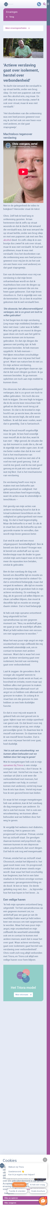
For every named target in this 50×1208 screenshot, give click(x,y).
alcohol (7, 239)
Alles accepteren (11, 1198)
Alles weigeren (10, 1203)
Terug (11, 16)
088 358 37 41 (39, 4)
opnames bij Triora (13, 765)
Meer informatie (21, 994)
